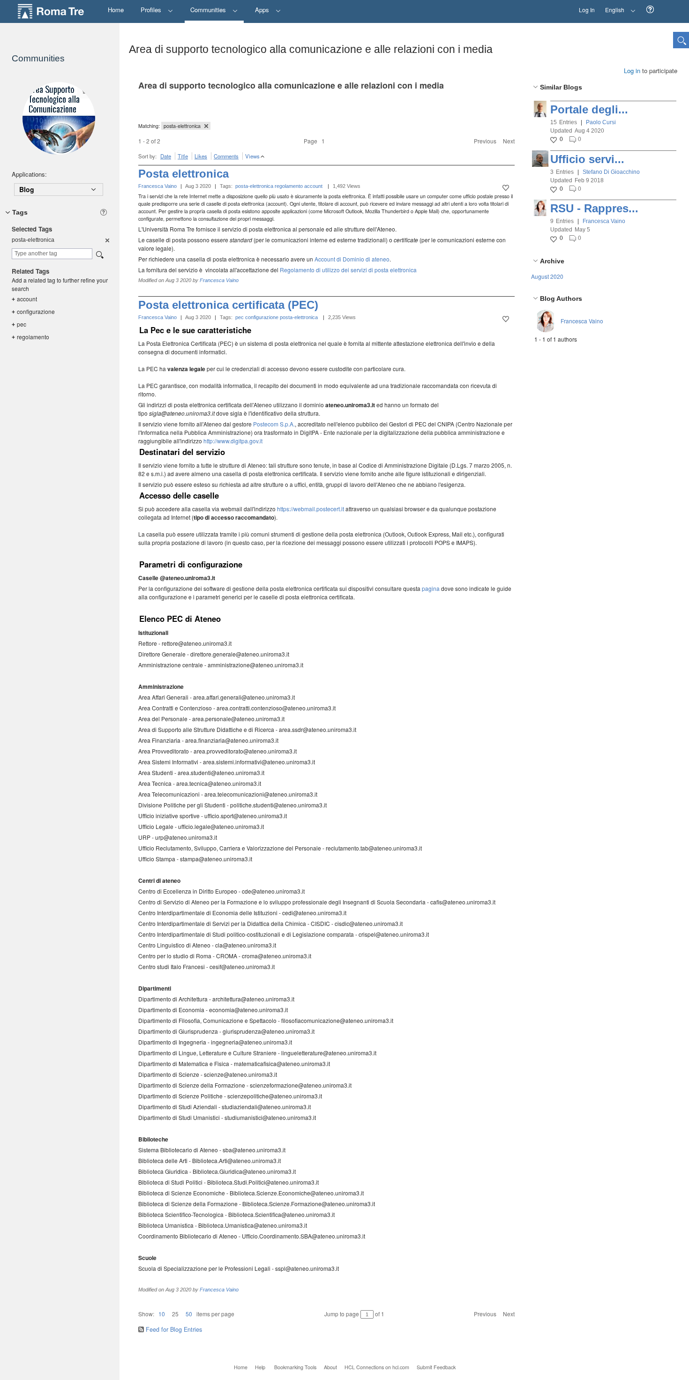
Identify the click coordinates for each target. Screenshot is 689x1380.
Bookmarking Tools (295, 1367)
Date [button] (165, 156)
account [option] (24, 299)
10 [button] (161, 1314)
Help (260, 1367)
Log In (587, 10)
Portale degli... (589, 109)
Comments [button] (226, 156)
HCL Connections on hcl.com (376, 1367)
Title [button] (183, 156)
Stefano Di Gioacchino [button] (611, 172)
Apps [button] (263, 9)
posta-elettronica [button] (183, 125)
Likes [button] (201, 156)
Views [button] (252, 156)
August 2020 (547, 276)
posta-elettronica (254, 186)
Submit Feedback (436, 1367)
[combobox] (52, 253)
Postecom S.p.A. (274, 424)
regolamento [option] (30, 337)
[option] (106, 240)
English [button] (612, 7)
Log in (632, 70)
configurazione (261, 317)
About (330, 1367)
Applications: (29, 174)
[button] (650, 9)
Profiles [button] (152, 9)
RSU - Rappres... (594, 208)
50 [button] (189, 1314)
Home (240, 1367)
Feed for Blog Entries (174, 1329)
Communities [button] (209, 9)
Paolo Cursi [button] (601, 122)
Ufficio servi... (587, 159)
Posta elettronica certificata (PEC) (228, 304)
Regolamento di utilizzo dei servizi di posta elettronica (348, 270)
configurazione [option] (33, 311)
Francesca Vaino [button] (604, 221)
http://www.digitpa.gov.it (232, 441)
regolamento (289, 186)
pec (239, 317)
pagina (431, 588)
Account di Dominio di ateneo (352, 259)
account (313, 186)
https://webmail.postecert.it (310, 509)
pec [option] (19, 324)
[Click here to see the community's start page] (58, 118)
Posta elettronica (183, 173)
